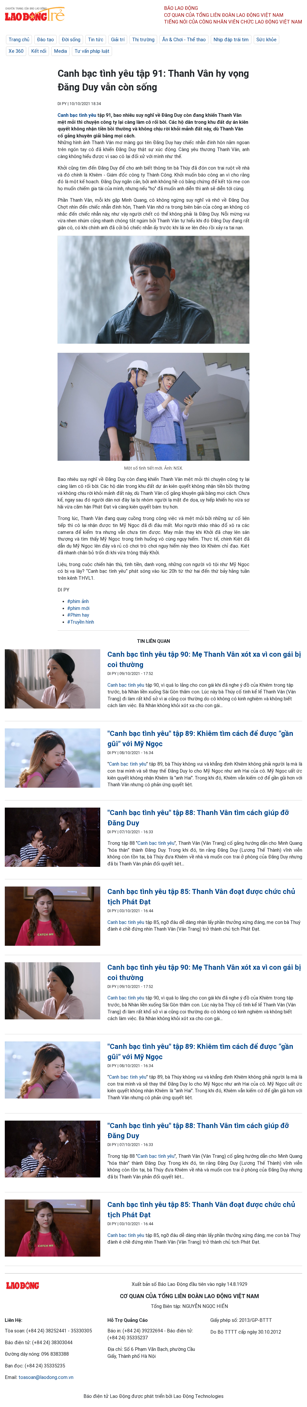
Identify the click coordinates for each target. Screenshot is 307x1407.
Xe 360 (16, 51)
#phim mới (78, 608)
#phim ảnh (78, 601)
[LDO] (52, 679)
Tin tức (95, 39)
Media (60, 51)
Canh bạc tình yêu (77, 115)
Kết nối (38, 51)
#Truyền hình (80, 622)
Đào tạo (45, 39)
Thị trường (143, 39)
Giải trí (117, 39)
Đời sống (71, 39)
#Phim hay (78, 615)
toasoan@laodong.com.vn (45, 1377)
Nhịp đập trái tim (231, 39)
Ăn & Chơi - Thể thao (184, 39)
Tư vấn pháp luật (92, 51)
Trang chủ (19, 39)
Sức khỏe (266, 39)
